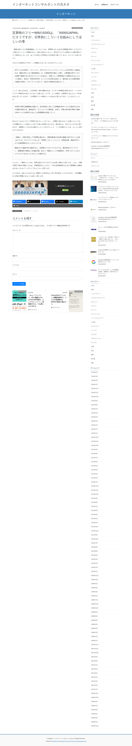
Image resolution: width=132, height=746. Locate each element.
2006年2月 (94, 722)
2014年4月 (94, 470)
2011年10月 (94, 539)
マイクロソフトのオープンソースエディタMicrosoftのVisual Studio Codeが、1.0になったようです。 (104, 130)
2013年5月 (94, 514)
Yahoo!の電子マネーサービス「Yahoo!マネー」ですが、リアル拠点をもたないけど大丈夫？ (104, 121)
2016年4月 (94, 372)
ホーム (93, 158)
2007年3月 (94, 681)
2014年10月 (94, 445)
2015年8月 (94, 405)
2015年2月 (94, 429)
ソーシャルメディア (97, 64)
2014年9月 (94, 449)
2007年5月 (94, 673)
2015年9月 (94, 400)
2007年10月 (94, 652)
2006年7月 (94, 705)
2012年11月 (94, 526)
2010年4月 (94, 559)
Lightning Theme (65, 741)
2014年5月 (94, 465)
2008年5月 (94, 624)
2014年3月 (94, 474)
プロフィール (95, 166)
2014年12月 (94, 437)
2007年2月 (94, 685)
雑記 (92, 109)
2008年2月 (94, 636)
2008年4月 (94, 628)
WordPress (55, 741)
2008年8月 (94, 616)
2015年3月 (94, 425)
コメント (16, 230)
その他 (93, 68)
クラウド (94, 52)
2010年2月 (94, 567)
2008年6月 (94, 620)
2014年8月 (94, 453)
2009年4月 (94, 587)
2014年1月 (94, 482)
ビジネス (94, 81)
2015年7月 (94, 409)
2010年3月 (94, 563)
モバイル (94, 89)
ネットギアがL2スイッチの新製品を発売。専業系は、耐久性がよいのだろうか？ (108, 271)
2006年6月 (94, 709)
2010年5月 (94, 555)
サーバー (94, 56)
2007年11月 (94, 648)
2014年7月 (94, 457)
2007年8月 (94, 661)
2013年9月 (94, 498)
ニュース (35, 211)
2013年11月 (94, 490)
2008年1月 (94, 640)
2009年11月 (94, 579)
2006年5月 (94, 714)
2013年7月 (94, 506)
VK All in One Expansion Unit (78, 741)
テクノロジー (95, 72)
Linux (92, 32)
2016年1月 (94, 384)
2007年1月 (94, 689)
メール (15, 265)
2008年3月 (94, 632)
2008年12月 (94, 604)
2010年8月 (94, 551)
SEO (92, 36)
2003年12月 (94, 726)
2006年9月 (94, 701)
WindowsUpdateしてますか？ (100, 142)
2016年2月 (94, 380)
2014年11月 (94, 441)
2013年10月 (94, 494)
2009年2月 (94, 596)
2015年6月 (94, 413)
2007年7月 (94, 665)
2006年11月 (94, 693)
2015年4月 (94, 421)
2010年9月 (94, 547)
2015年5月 (94, 417)
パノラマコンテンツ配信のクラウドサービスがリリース (104, 137)
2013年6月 (94, 510)
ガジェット (94, 48)
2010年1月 (94, 571)
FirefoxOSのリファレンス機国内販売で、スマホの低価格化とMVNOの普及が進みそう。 (58, 299)
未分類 (93, 105)
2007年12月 (94, 644)
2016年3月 (94, 376)
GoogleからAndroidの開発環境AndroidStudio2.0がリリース (100, 147)
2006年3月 (94, 718)
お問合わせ (94, 162)
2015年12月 (94, 388)
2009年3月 (94, 592)
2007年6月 (94, 669)
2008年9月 (94, 612)
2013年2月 (94, 522)
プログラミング (96, 85)
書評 (92, 101)
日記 (92, 97)
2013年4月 (94, 518)
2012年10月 (94, 531)
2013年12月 (94, 486)
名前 (14, 256)
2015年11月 (94, 392)
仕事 (92, 93)
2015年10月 (94, 396)
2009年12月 (94, 575)
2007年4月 (94, 677)
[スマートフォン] (19, 297)
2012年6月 (94, 535)
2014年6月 (94, 461)
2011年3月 (94, 543)
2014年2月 (94, 478)
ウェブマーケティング (98, 44)
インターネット (77, 28)
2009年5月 (94, 583)
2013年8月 (94, 502)
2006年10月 (94, 697)
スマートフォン (96, 60)
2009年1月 (94, 600)
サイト (14, 274)
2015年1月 (94, 433)
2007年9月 (94, 657)
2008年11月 (94, 608)
